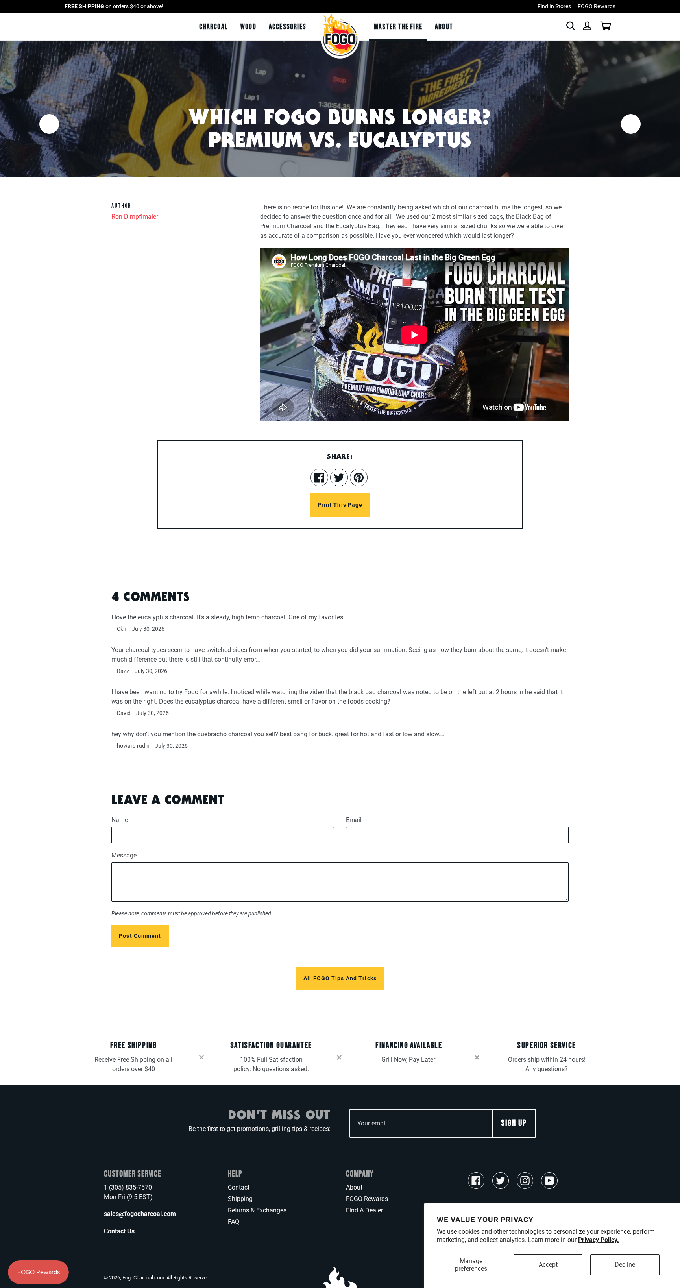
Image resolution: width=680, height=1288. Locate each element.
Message (124, 855)
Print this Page (340, 505)
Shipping (240, 1199)
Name (119, 820)
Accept (548, 1264)
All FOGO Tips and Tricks (340, 978)
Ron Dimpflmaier (134, 216)
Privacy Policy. (598, 1240)
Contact (238, 1187)
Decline (625, 1264)
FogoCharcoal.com (143, 1278)
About (354, 1187)
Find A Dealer (364, 1210)
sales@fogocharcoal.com (140, 1214)
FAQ (233, 1221)
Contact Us (119, 1231)
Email (354, 820)
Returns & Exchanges (257, 1210)
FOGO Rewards (367, 1199)
